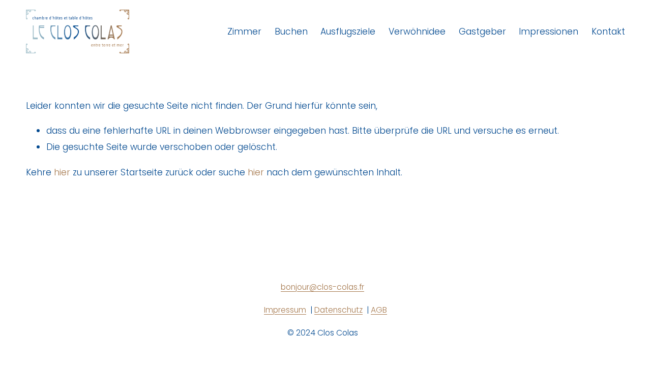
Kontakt (608, 31)
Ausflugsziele (347, 31)
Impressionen (548, 31)
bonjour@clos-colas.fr (322, 287)
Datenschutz (338, 309)
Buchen (291, 31)
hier (62, 172)
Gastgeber (482, 31)
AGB (379, 309)
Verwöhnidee (417, 31)
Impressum (285, 309)
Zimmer (244, 31)
